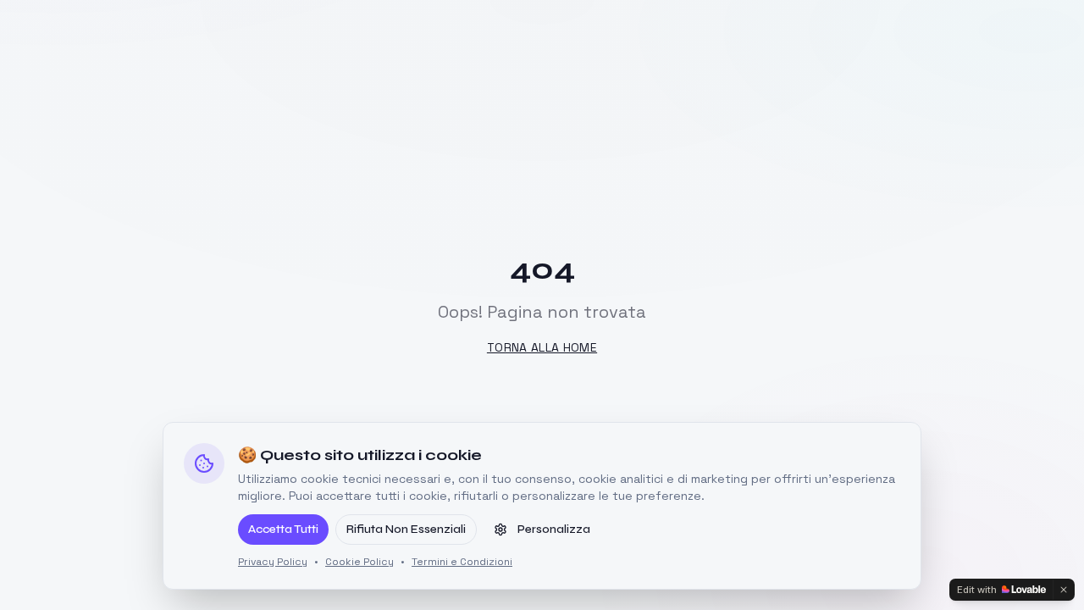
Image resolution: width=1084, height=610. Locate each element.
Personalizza (553, 529)
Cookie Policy (359, 561)
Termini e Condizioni (462, 561)
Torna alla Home (542, 347)
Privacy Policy (272, 561)
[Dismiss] (1064, 590)
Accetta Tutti (283, 529)
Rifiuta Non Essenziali (406, 529)
